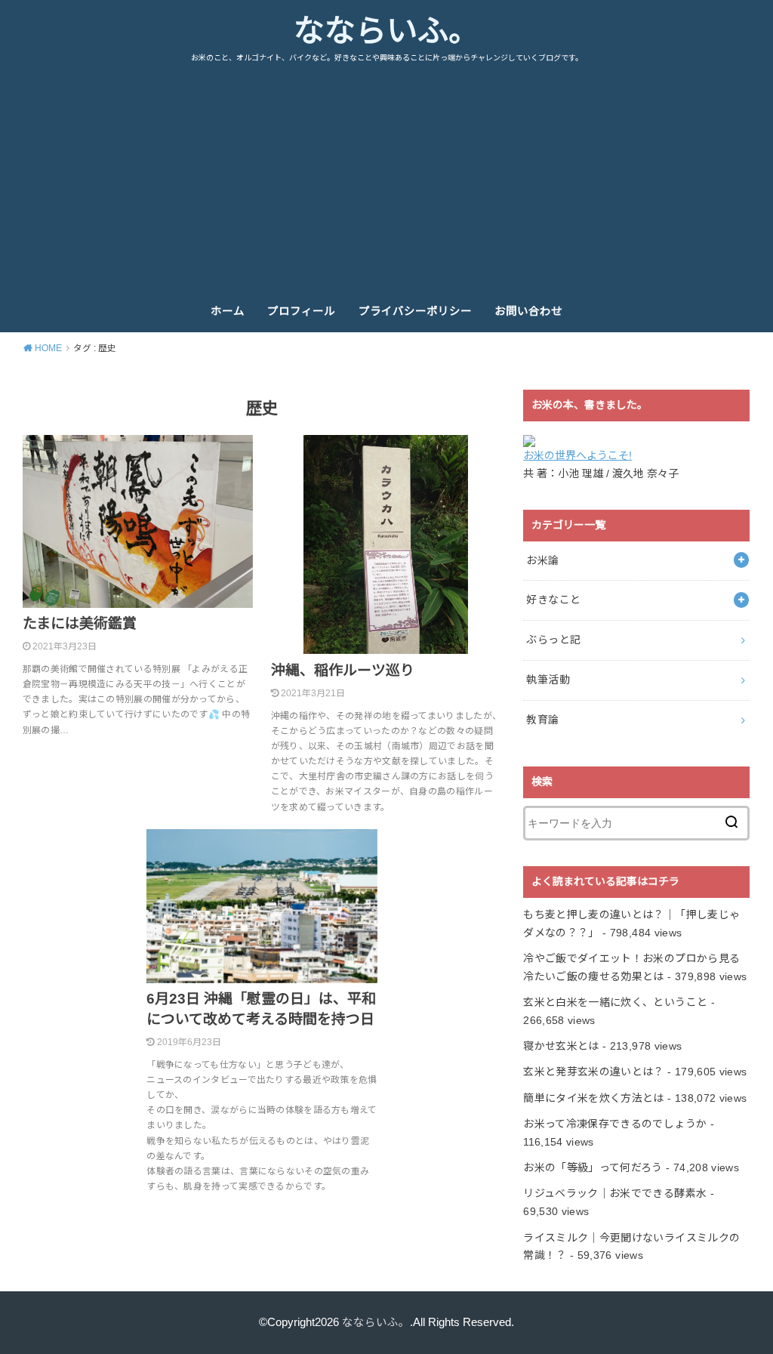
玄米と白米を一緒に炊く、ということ (615, 1002)
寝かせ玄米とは (561, 1046)
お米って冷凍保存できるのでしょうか (615, 1124)
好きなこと (553, 600)
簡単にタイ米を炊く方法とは (593, 1098)
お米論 (542, 560)
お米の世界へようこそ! (577, 455)
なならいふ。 (386, 31)
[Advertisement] (386, 177)
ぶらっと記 (553, 640)
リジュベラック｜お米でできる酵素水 (615, 1193)
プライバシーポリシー (415, 311)
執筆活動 (547, 680)
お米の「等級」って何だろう (593, 1167)
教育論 (542, 720)
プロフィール (301, 311)
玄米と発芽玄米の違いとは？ (593, 1072)
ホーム (228, 311)
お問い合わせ (528, 311)
